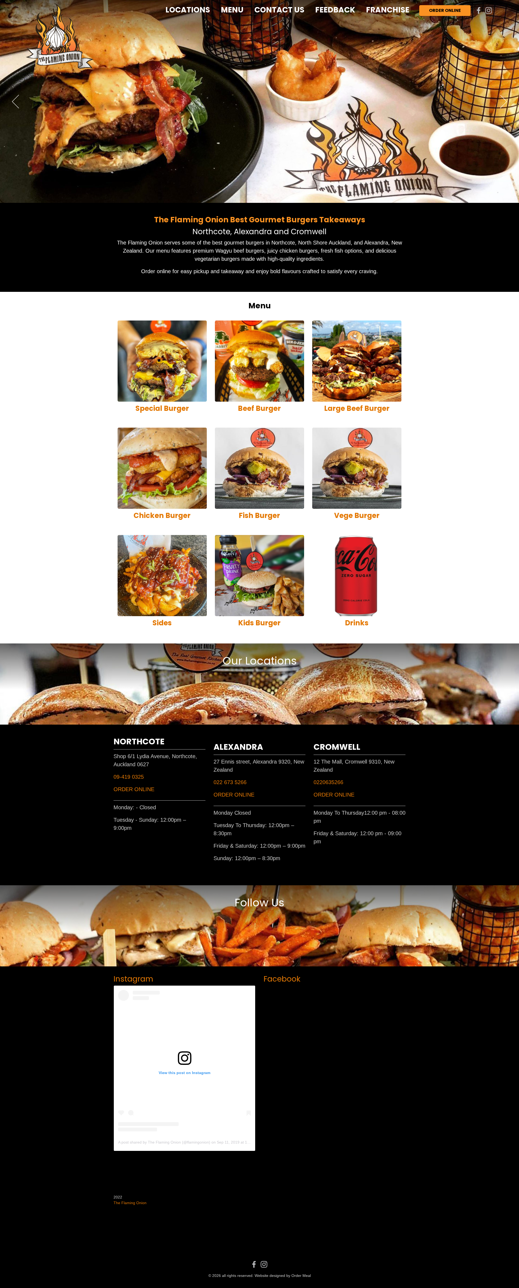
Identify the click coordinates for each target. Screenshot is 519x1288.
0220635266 (328, 782)
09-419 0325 (129, 777)
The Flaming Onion (130, 1203)
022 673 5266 (230, 782)
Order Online (445, 10)
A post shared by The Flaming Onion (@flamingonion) (164, 1142)
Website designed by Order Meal (283, 1275)
